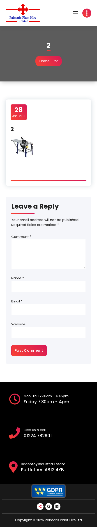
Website (18, 324)
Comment (21, 236)
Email (16, 301)
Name (17, 278)
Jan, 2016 (18, 112)
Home (44, 61)
